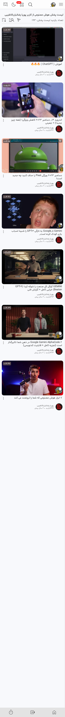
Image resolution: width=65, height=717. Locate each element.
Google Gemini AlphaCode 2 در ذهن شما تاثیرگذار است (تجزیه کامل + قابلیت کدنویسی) (35, 344)
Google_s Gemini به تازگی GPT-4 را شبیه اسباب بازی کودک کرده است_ (37, 232)
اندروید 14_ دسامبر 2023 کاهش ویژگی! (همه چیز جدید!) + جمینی (36, 121)
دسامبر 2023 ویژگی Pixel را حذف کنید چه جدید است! (37, 177)
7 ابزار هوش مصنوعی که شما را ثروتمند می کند (38, 398)
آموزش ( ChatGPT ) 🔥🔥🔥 (46, 64)
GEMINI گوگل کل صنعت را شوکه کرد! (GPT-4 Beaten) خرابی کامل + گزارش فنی (38, 288)
